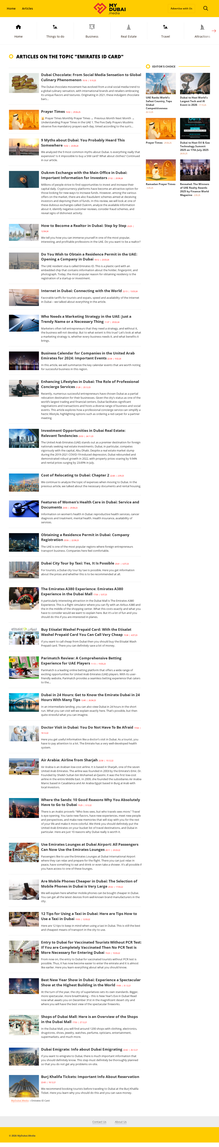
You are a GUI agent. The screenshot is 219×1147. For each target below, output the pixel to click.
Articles (27, 8)
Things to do (55, 36)
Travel (165, 36)
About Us (121, 1122)
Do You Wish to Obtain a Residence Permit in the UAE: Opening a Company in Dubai (89, 257)
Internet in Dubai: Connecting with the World (81, 290)
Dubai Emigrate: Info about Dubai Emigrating (81, 1049)
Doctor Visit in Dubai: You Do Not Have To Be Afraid (87, 727)
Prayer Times (53, 111)
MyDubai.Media (20, 1100)
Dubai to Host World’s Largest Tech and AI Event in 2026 (194, 101)
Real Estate (129, 36)
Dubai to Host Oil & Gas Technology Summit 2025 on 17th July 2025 (195, 146)
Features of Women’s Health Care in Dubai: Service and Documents (90, 505)
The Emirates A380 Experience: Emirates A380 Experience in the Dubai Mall (82, 591)
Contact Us (99, 1122)
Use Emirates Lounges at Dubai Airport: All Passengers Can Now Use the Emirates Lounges (89, 847)
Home (11, 8)
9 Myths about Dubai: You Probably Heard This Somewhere (83, 143)
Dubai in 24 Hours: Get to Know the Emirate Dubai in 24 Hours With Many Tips (90, 697)
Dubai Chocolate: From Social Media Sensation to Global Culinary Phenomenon (91, 77)
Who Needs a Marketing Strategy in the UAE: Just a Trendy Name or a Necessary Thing (86, 319)
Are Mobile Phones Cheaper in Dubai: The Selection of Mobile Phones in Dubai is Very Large (89, 884)
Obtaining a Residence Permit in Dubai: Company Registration (85, 537)
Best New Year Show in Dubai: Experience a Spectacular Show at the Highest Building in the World (91, 982)
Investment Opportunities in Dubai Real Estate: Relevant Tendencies (83, 433)
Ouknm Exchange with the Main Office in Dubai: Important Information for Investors (84, 175)
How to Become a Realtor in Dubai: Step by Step (83, 225)
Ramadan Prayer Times (160, 184)
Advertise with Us (181, 8)
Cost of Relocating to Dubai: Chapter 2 (75, 475)
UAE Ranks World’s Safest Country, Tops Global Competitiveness (159, 103)
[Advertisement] (178, 277)
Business (92, 36)
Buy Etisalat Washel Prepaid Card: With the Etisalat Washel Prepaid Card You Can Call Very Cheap (86, 632)
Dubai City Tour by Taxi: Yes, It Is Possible (77, 563)
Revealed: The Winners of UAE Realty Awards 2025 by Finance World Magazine (194, 189)
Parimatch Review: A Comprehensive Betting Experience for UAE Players (81, 661)
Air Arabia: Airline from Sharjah (69, 759)
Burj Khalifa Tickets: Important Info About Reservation (90, 1076)
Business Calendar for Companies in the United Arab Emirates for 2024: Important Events (88, 356)
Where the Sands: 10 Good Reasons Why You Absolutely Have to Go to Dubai (90, 802)
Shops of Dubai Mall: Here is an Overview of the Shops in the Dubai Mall (89, 1019)
